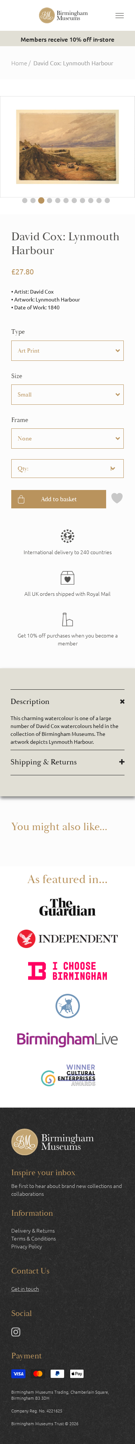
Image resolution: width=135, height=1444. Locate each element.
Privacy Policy (26, 1246)
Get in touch (25, 1288)
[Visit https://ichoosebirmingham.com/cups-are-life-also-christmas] (67, 972)
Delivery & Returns (33, 1230)
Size (16, 376)
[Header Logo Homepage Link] (63, 15)
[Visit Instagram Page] (15, 1333)
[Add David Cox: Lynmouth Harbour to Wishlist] (117, 499)
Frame (19, 420)
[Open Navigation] (120, 15)
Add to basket (59, 499)
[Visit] (67, 630)
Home (19, 63)
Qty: (23, 468)
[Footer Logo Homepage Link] (52, 1143)
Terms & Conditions (33, 1238)
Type (18, 332)
